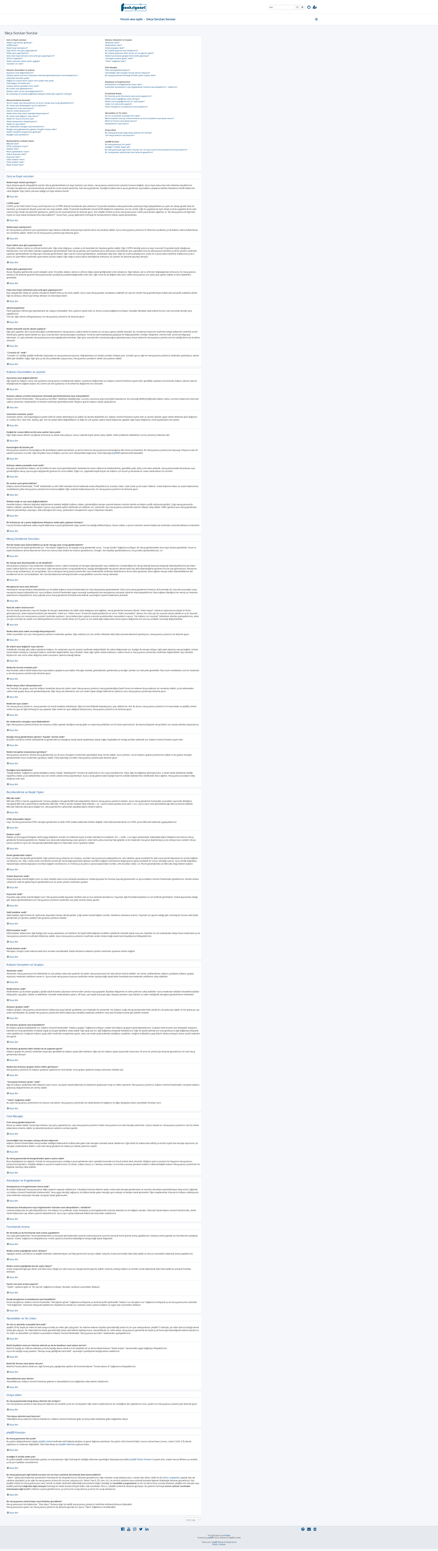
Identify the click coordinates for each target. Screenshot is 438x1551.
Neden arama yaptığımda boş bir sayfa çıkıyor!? (125, 101)
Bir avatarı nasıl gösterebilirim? (20, 88)
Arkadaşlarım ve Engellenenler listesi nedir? (123, 84)
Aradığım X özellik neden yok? (117, 147)
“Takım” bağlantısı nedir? (115, 61)
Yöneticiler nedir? (112, 42)
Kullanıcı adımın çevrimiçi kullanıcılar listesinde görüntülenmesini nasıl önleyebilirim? (42, 75)
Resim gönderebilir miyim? (18, 151)
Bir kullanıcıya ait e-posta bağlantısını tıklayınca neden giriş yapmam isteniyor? (39, 94)
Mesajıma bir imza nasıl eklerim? (20, 108)
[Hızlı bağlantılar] (316, 19)
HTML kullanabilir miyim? (17, 146)
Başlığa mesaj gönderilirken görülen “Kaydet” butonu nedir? (32, 129)
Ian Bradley (226, 1535)
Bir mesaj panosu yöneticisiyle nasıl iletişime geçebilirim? (129, 152)
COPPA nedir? (12, 45)
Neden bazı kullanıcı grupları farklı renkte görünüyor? (127, 56)
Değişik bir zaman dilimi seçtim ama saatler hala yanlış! (30, 80)
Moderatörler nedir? (113, 45)
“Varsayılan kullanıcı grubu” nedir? (119, 58)
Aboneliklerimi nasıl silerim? (117, 123)
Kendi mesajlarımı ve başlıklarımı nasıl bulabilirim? (126, 107)
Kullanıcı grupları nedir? (115, 48)
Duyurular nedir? (14, 157)
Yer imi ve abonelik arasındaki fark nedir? (122, 116)
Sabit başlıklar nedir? (16, 159)
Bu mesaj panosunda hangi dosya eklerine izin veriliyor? (128, 133)
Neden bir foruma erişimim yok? (20, 119)
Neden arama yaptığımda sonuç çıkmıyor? (122, 99)
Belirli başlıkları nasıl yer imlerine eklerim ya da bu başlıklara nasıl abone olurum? (139, 118)
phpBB (115, 453)
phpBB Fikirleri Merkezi (140, 1459)
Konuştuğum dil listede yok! (18, 83)
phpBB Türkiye (217, 1542)
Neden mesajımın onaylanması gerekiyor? (24, 132)
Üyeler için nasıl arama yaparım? (118, 104)
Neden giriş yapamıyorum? (18, 53)
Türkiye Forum (231, 1542)
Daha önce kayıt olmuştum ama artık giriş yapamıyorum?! (31, 56)
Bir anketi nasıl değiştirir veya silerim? (23, 116)
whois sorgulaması (171, 1477)
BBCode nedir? (13, 144)
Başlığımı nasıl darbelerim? (18, 134)
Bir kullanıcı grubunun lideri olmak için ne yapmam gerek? (129, 53)
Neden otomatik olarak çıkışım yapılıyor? (23, 61)
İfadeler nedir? (13, 149)
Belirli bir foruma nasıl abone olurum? (121, 121)
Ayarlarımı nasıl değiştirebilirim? (20, 73)
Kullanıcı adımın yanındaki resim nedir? (23, 86)
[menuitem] (309, 7)
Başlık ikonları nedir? (15, 165)
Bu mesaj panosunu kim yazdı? (118, 144)
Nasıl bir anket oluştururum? (18, 111)
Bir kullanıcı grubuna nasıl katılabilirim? (121, 50)
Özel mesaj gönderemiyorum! (117, 70)
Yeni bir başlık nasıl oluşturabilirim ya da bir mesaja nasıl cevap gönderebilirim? (40, 103)
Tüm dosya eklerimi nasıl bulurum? (120, 135)
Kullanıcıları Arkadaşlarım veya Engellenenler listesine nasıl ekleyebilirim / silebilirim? (141, 87)
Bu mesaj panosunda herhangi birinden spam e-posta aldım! (130, 75)
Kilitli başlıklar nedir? (15, 162)
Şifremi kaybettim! (15, 58)
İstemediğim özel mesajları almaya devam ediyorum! (127, 73)
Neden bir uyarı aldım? (16, 124)
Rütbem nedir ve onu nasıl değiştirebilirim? (25, 91)
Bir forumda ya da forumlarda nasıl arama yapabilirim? (128, 96)
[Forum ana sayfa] (133, 7)
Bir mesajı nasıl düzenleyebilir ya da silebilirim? (27, 105)
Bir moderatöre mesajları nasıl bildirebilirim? (25, 126)
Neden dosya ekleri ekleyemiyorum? (22, 121)
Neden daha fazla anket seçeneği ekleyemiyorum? (28, 113)
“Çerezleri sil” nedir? (15, 64)
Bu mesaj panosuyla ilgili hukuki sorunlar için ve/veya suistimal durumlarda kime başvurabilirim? (146, 150)
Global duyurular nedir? (17, 154)
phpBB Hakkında (67, 1444)
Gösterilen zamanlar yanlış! (18, 78)
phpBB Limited (45, 1441)
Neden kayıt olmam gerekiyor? (19, 42)
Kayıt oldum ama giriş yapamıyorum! (22, 50)
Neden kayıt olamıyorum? (17, 48)
